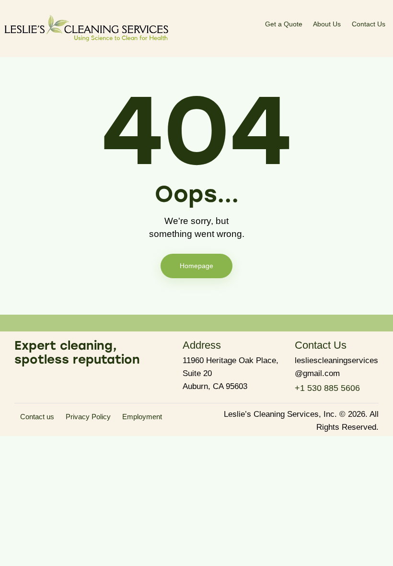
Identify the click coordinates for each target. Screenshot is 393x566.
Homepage (196, 266)
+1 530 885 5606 (327, 388)
